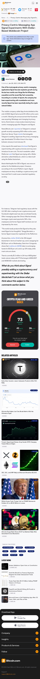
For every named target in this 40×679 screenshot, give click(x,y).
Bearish (12, 345)
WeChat (5, 555)
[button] (23, 72)
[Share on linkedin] (29, 78)
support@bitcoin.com (8, 674)
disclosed (24, 146)
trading (31, 551)
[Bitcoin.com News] (7, 3)
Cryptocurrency (8, 547)
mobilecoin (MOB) (15, 246)
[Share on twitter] (22, 78)
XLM (21, 555)
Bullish (27, 345)
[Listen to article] (3, 72)
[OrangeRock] (12, 13)
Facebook (19, 547)
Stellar (13, 551)
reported (17, 129)
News (3, 17)
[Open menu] (36, 3)
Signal (5, 551)
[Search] (33, 3)
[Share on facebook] (19, 78)
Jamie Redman (10, 79)
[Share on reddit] (26, 78)
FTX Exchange (30, 547)
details (20, 134)
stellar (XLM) (15, 238)
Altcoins (8, 17)
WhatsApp (14, 555)
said (10, 154)
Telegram (22, 551)
